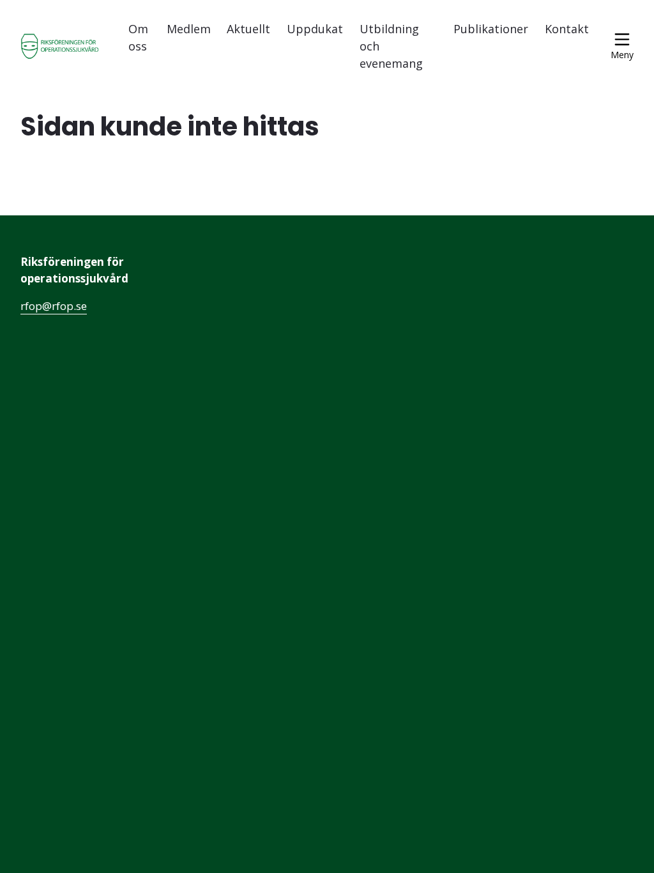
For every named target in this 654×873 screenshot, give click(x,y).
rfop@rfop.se (53, 305)
